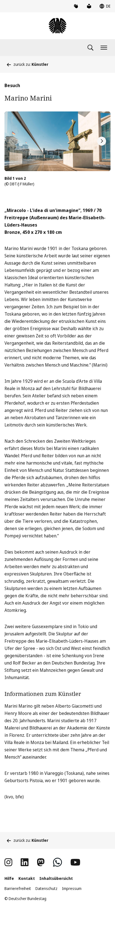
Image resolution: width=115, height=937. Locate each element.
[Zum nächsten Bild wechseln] (101, 141)
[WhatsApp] (57, 862)
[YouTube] (75, 862)
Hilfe (9, 878)
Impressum (72, 888)
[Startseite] (57, 26)
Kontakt (26, 878)
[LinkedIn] (24, 862)
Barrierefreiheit (17, 888)
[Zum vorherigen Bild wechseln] (13, 141)
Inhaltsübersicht (56, 878)
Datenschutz (46, 888)
